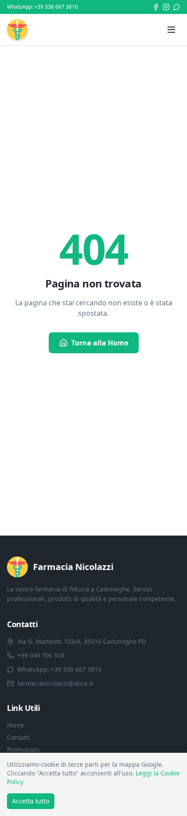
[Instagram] (166, 6)
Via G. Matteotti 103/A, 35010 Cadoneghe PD (81, 641)
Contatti (18, 737)
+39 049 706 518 (40, 655)
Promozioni (23, 749)
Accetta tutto (30, 801)
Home (15, 725)
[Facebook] (155, 6)
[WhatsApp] (176, 6)
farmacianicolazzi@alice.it (55, 683)
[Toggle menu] (171, 29)
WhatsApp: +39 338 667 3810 (42, 6)
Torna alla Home (99, 343)
